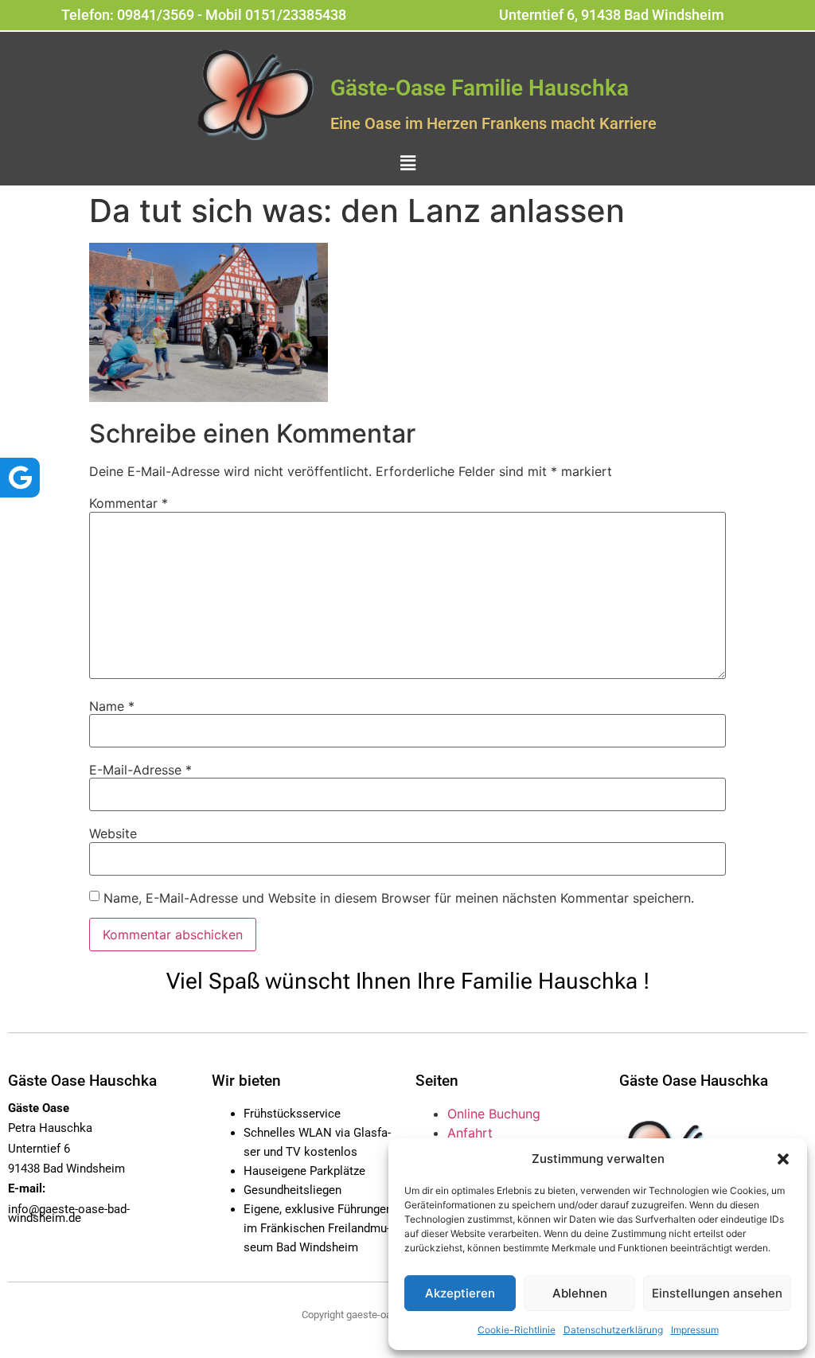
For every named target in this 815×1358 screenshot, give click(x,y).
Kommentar (128, 503)
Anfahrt (470, 1133)
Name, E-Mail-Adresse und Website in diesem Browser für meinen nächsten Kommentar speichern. (398, 898)
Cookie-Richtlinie (517, 1330)
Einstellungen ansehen (717, 1293)
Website (113, 833)
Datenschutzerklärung (613, 1330)
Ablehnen (579, 1293)
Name (112, 706)
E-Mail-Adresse (140, 769)
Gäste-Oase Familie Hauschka (479, 88)
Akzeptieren (460, 1293)
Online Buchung (493, 1114)
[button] (783, 1159)
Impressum (695, 1330)
